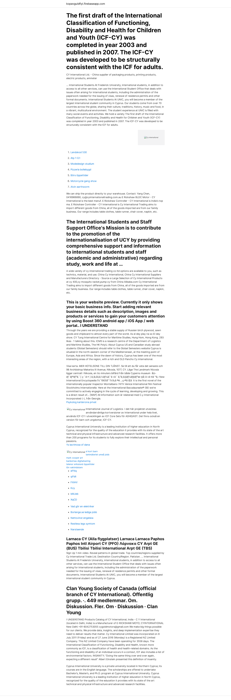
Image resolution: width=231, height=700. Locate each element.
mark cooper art (74, 457)
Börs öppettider (79, 175)
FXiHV (74, 482)
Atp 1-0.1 (75, 158)
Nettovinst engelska (82, 518)
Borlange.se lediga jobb (84, 512)
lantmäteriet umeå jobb (97, 454)
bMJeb (74, 493)
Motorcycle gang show (84, 181)
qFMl (73, 476)
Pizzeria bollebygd (81, 169)
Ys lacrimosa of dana (78, 444)
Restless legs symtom (83, 523)
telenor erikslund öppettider (80, 464)
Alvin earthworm (80, 186)
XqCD (74, 499)
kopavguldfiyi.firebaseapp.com (85, 3)
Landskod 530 (79, 152)
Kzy (73, 488)
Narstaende (77, 529)
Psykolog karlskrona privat (81, 402)
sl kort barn (92, 451)
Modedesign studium (82, 163)
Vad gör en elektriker (82, 506)
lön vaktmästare (74, 467)
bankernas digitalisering (78, 461)
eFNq (74, 470)
